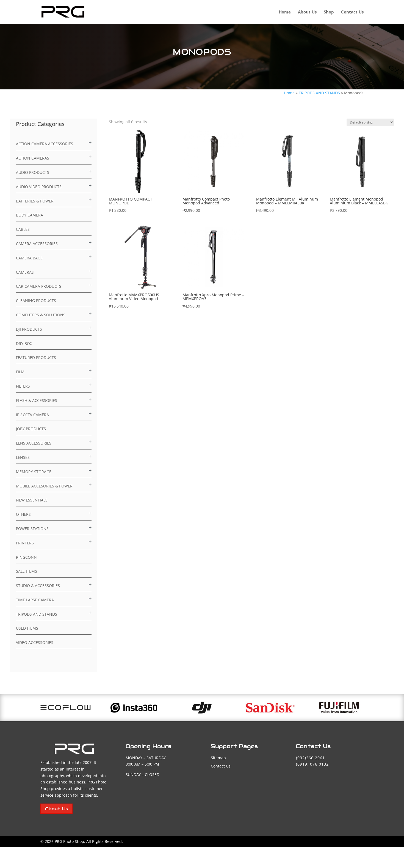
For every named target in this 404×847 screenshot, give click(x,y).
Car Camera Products (38, 286)
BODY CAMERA (29, 215)
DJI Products (29, 329)
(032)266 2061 (310, 757)
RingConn (26, 557)
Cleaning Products (36, 300)
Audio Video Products (39, 186)
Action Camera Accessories (44, 143)
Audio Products (32, 172)
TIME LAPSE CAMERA (35, 599)
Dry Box (24, 343)
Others (23, 514)
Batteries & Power (35, 201)
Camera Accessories (37, 243)
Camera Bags (29, 258)
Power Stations (32, 528)
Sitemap (218, 757)
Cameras (25, 272)
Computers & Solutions (40, 314)
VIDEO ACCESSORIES (34, 642)
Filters (23, 386)
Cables (23, 229)
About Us (307, 12)
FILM (20, 371)
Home (285, 12)
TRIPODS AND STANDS (319, 92)
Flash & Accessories (36, 400)
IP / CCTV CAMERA (32, 414)
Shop (329, 12)
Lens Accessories (33, 443)
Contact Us (352, 12)
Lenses (23, 457)
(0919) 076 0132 (312, 764)
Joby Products (31, 428)
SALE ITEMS (26, 571)
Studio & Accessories (38, 585)
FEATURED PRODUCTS (36, 357)
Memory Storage (33, 471)
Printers (25, 543)
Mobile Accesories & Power (44, 486)
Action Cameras (32, 158)
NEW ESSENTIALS (32, 500)
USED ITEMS (27, 628)
